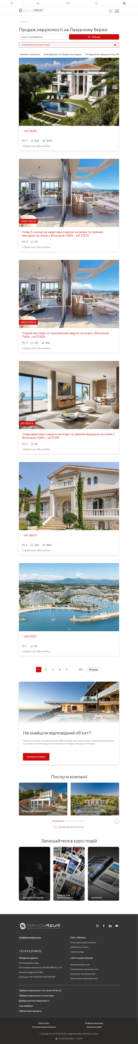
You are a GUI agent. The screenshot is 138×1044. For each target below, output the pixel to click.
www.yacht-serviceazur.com (82, 974)
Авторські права (94, 1027)
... (73, 669)
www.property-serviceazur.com (84, 969)
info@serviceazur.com (30, 937)
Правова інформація (94, 1023)
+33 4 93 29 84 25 (30, 951)
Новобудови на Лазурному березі (63, 54)
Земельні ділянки (30, 54)
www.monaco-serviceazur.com (84, 978)
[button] (22, 91)
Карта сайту (43, 1023)
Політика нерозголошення (44, 1027)
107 (81, 669)
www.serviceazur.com (80, 964)
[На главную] (30, 11)
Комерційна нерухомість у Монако (105, 54)
